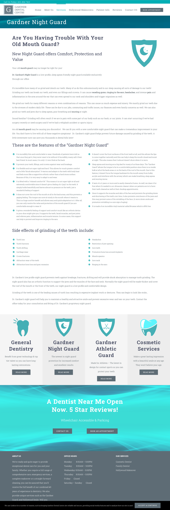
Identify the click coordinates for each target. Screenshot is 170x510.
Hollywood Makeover (126, 470)
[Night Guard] (63, 319)
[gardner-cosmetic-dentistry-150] (148, 319)
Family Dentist (123, 466)
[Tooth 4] (21, 319)
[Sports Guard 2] (106, 319)
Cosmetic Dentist (124, 461)
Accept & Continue (147, 505)
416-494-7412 (24, 2)
